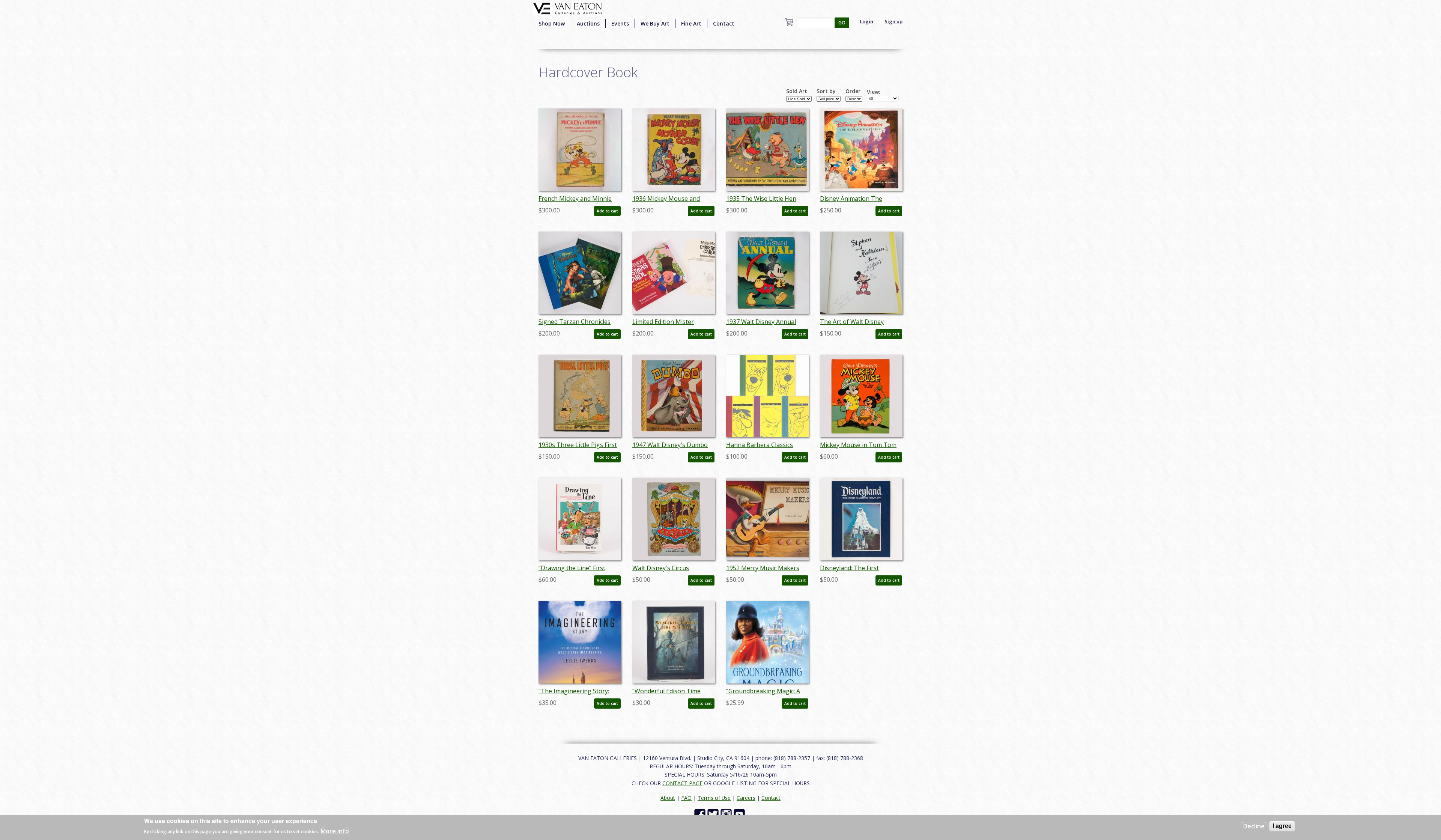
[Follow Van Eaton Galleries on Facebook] (700, 813)
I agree (1282, 826)
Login (866, 21)
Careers (746, 797)
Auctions (588, 23)
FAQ (686, 797)
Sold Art (796, 91)
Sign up (893, 21)
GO (841, 23)
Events (620, 23)
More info (334, 831)
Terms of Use (714, 797)
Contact (723, 23)
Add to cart (607, 211)
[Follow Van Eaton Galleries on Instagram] (727, 813)
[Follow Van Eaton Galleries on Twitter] (713, 813)
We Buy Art (655, 23)
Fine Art (691, 23)
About (667, 797)
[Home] (567, 8)
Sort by (826, 91)
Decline (1254, 826)
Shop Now (551, 23)
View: (873, 92)
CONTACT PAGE (682, 783)
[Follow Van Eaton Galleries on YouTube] (740, 813)
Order (852, 91)
